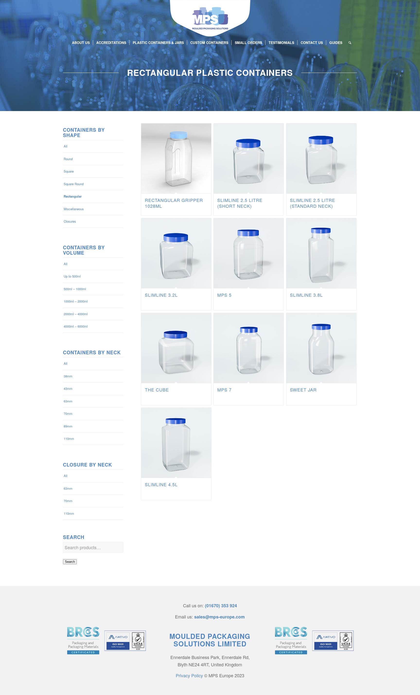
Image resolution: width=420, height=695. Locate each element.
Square (69, 171)
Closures (70, 221)
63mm (68, 401)
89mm (68, 426)
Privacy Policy (189, 675)
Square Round (74, 184)
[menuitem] (81, 42)
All (65, 146)
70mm (68, 413)
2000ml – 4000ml (76, 314)
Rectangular (73, 196)
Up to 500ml (72, 276)
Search (70, 562)
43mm (68, 388)
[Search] (348, 42)
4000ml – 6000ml (76, 326)
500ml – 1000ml (75, 289)
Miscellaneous (74, 209)
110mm (69, 438)
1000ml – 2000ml (76, 301)
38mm (68, 376)
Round (68, 158)
